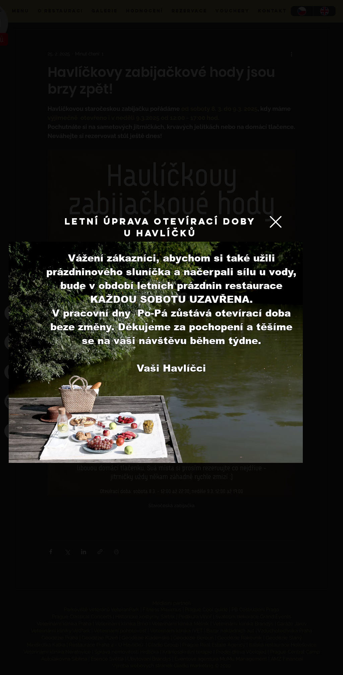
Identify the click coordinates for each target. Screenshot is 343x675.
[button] (276, 222)
